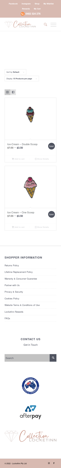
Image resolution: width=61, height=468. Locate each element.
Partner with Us (12, 285)
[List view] (13, 92)
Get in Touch (31, 344)
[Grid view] (7, 92)
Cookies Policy (12, 298)
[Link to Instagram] (48, 462)
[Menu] (51, 24)
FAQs (7, 318)
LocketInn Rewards (14, 311)
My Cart (37, 8)
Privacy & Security (14, 291)
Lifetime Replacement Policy (19, 271)
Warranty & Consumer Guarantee (21, 278)
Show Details (43, 159)
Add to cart (19, 159)
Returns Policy (12, 265)
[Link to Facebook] (53, 462)
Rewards (26, 8)
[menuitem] (13, 4)
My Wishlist (49, 3)
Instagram (26, 3)
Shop (37, 3)
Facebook (13, 3)
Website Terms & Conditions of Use (22, 305)
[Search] (43, 24)
